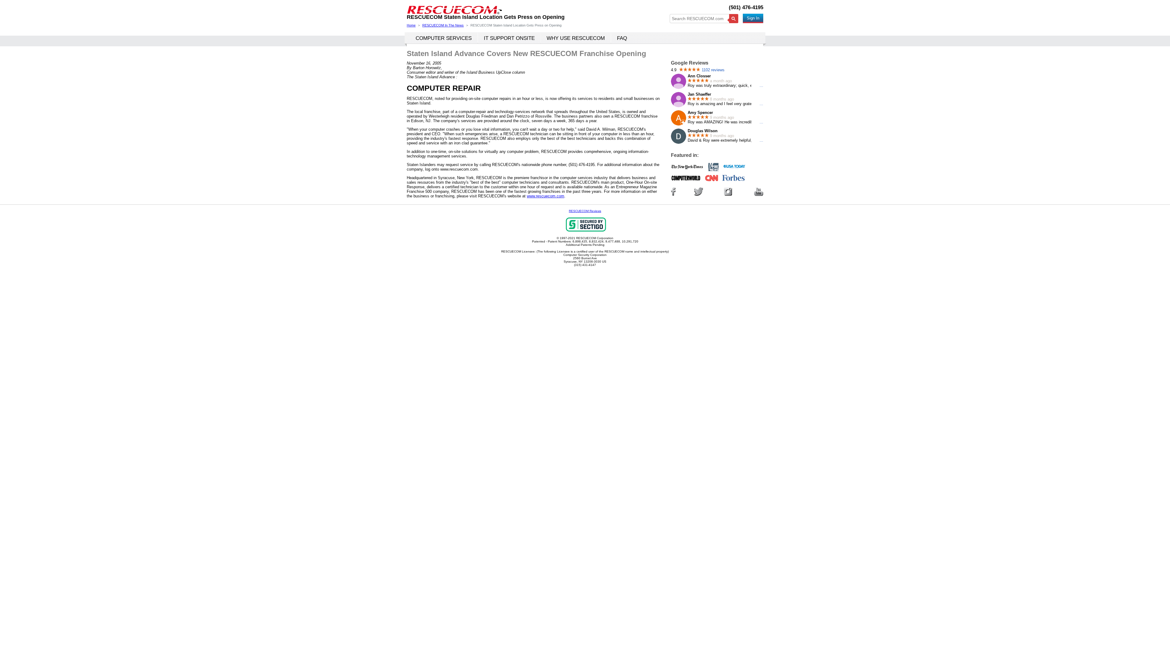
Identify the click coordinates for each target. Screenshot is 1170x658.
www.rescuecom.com (545, 196)
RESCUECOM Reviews (585, 211)
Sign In (753, 18)
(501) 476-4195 (746, 7)
